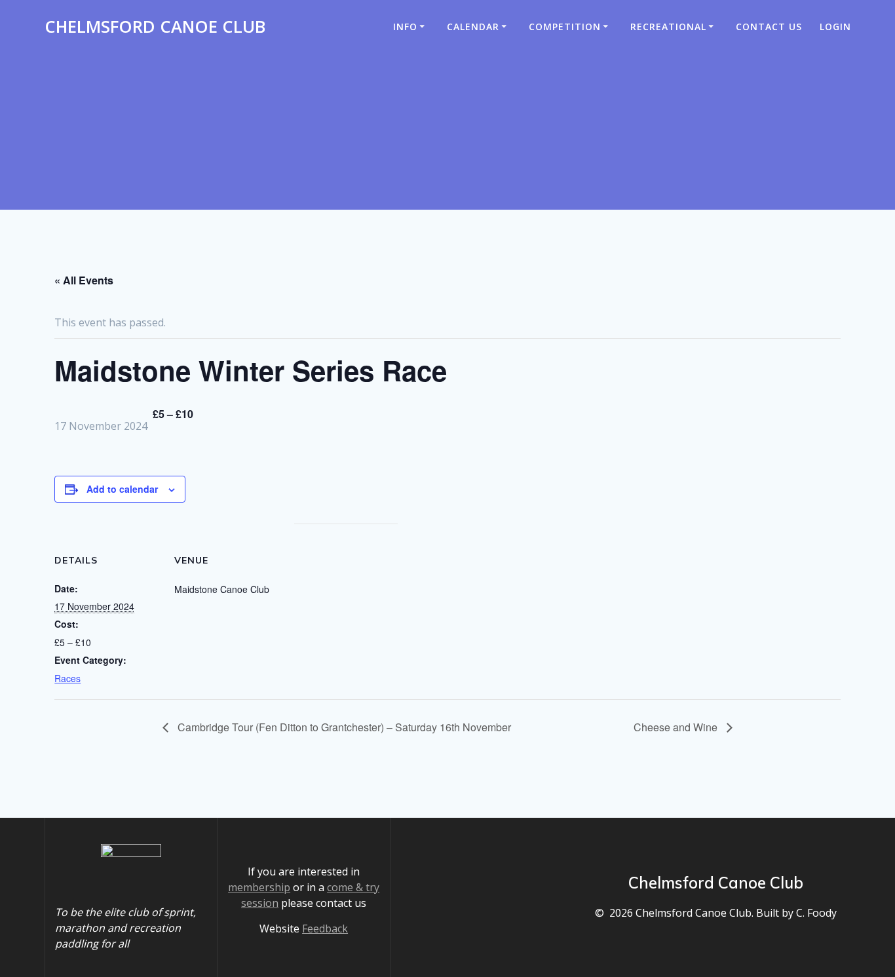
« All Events (83, 280)
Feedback (325, 928)
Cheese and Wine (677, 727)
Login (835, 26)
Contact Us (769, 26)
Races (67, 678)
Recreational (668, 26)
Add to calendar (122, 488)
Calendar (473, 26)
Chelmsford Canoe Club (155, 26)
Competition (565, 26)
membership (259, 887)
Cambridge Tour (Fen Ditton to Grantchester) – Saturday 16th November (343, 727)
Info (405, 26)
